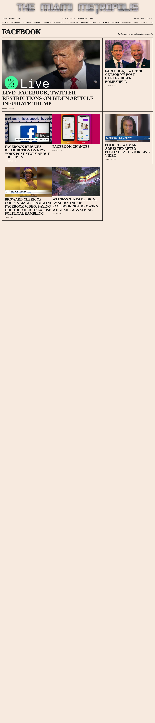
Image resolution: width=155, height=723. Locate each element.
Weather (115, 22)
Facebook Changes (70, 146)
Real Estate (73, 22)
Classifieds (126, 22)
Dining (144, 22)
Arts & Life (95, 22)
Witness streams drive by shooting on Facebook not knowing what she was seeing (75, 204)
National (47, 22)
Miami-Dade (15, 22)
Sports (106, 22)
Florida (37, 22)
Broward (27, 22)
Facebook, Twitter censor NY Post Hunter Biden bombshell (123, 76)
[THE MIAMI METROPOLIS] (77, 8)
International (59, 22)
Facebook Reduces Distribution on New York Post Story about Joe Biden (27, 152)
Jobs (136, 22)
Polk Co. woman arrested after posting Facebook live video (127, 150)
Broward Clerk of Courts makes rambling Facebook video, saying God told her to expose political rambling (28, 206)
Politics (84, 22)
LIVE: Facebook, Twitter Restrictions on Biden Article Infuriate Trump (48, 98)
